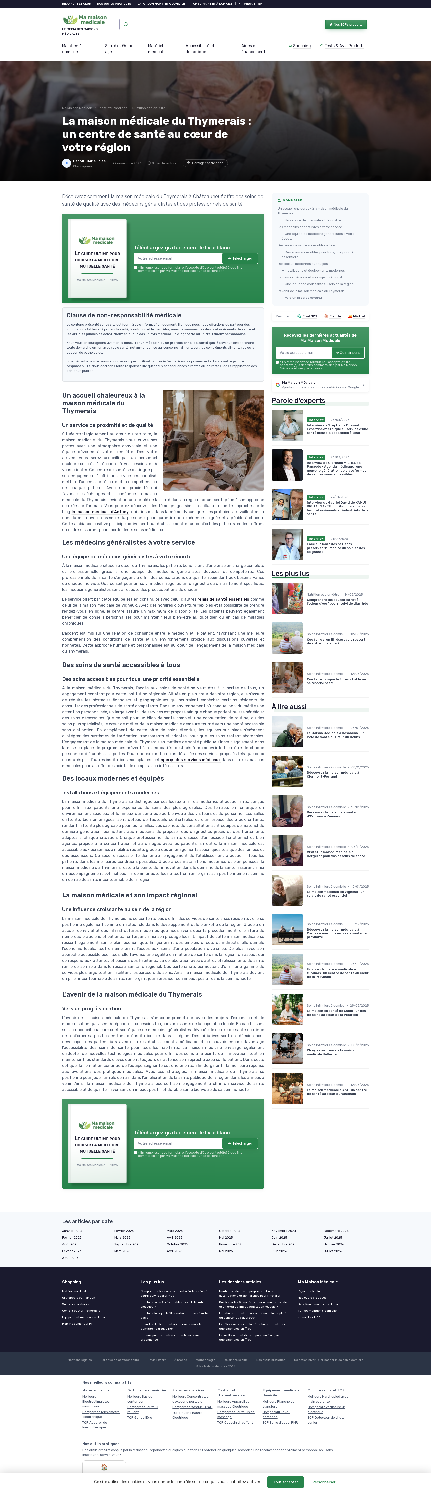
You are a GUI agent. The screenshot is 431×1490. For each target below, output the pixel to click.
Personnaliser (323, 1482)
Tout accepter (285, 1482)
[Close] (305, 707)
